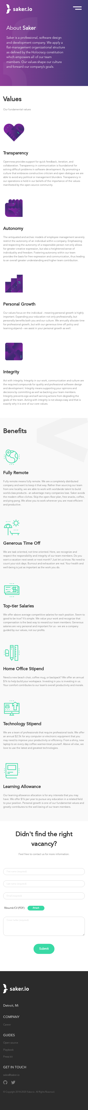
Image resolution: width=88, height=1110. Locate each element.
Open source (10, 1043)
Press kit (8, 1057)
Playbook (8, 1050)
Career (7, 1025)
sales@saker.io (11, 1075)
